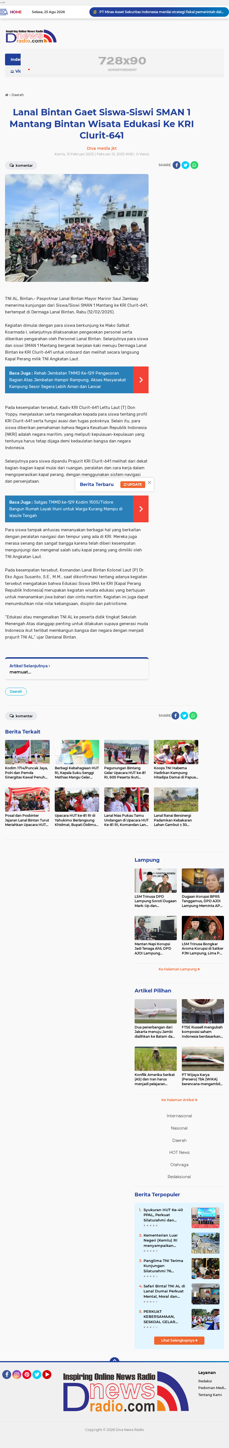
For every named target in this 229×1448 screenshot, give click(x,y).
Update (134, 484)
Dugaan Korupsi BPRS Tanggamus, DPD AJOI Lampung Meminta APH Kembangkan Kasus (202, 901)
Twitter (39, 1381)
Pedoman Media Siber (213, 1388)
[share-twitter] (185, 165)
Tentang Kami (210, 1395)
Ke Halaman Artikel (178, 1100)
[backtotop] (114, 1362)
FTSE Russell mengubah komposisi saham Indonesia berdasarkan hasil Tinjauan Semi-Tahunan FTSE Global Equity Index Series (202, 1032)
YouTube (50, 1381)
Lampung (147, 860)
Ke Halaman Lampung (178, 969)
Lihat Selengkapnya (178, 1340)
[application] (114, 1442)
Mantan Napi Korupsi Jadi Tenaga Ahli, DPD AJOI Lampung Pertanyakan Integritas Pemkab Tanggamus (154, 949)
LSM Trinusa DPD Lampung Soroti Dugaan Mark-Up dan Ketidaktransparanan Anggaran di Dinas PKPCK (155, 901)
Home (16, 12)
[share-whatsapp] (194, 165)
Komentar (24, 716)
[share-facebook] (176, 165)
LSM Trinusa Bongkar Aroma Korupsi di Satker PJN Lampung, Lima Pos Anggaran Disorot (202, 949)
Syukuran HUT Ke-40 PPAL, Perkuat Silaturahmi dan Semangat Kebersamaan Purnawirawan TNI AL (164, 1215)
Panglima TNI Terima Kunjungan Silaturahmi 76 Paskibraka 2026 (163, 1265)
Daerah (16, 691)
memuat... (20, 672)
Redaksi (205, 1381)
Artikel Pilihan (153, 991)
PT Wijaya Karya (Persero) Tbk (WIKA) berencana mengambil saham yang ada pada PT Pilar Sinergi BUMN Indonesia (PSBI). (203, 1080)
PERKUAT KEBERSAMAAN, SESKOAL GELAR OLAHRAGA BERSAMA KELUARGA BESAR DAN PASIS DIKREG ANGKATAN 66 (165, 1316)
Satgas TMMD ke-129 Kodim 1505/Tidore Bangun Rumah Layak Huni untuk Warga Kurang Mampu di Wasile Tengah (66, 509)
